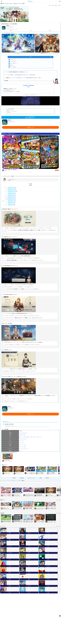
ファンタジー (21, 444)
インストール (57, 161)
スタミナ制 (21, 440)
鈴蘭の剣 (23, 480)
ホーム (1, 480)
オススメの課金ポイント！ (14, 63)
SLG (13, 480)
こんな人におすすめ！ (13, 61)
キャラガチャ (25, 438)
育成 (9, 313)
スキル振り (24, 446)
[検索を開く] (59, 1)
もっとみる (59, 513)
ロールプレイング (9, 480)
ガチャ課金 (21, 438)
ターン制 (21, 448)
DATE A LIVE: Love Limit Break (9, 160)
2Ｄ (20, 442)
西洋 (24, 444)
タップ (21, 450)
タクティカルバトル (25, 448)
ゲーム (5, 480)
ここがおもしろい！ (13, 59)
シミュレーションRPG (17, 480)
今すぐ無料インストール (30, 127)
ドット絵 (17, 230)
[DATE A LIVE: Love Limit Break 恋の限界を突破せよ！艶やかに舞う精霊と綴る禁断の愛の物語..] (28, 491)
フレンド (21, 446)
